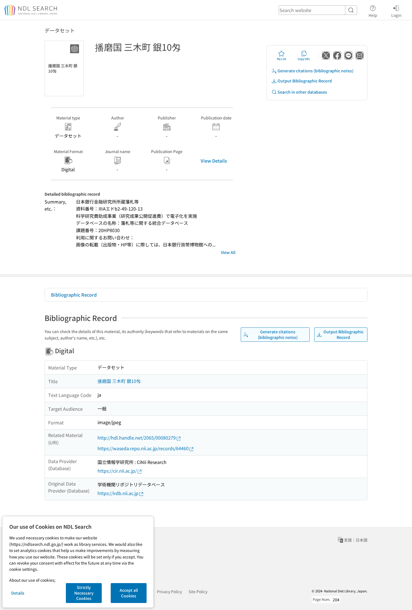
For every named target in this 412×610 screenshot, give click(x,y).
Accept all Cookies (129, 593)
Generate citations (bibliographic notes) (315, 70)
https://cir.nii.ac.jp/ (117, 470)
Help (373, 15)
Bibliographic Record (74, 294)
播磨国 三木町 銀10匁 (119, 381)
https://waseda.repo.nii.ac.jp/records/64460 (143, 448)
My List (281, 59)
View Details (214, 160)
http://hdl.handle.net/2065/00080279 (137, 437)
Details (17, 593)
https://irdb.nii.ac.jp (118, 493)
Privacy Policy (169, 591)
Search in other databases (302, 92)
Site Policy (198, 591)
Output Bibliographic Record (304, 81)
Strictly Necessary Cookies (84, 592)
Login (396, 15)
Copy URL (304, 59)
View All (228, 252)
